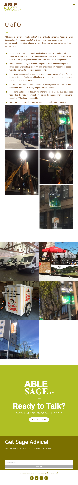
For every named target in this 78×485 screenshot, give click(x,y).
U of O (58, 301)
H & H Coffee (19, 262)
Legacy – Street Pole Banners (19, 339)
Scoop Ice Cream (19, 301)
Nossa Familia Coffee (58, 262)
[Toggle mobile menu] (74, 5)
